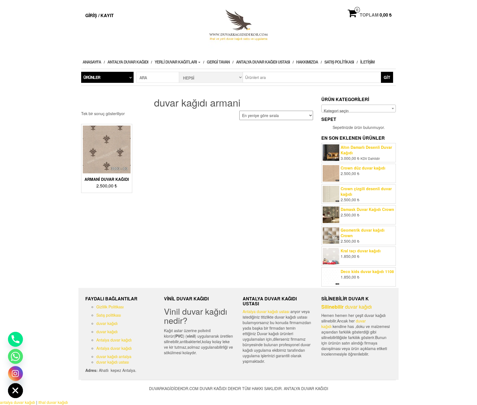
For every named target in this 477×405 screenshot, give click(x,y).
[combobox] (358, 108)
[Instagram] (15, 373)
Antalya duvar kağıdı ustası (263, 62)
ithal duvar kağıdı (53, 402)
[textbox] (359, 111)
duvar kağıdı (107, 323)
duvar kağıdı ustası (112, 362)
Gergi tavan (218, 62)
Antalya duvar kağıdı (127, 62)
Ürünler (91, 77)
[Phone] (15, 339)
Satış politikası (339, 62)
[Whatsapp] (15, 356)
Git (387, 77)
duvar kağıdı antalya (113, 356)
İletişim (367, 62)
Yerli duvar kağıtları (176, 62)
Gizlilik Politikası (110, 306)
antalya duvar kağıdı (17, 402)
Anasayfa (92, 62)
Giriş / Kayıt (99, 15)
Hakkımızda (307, 62)
